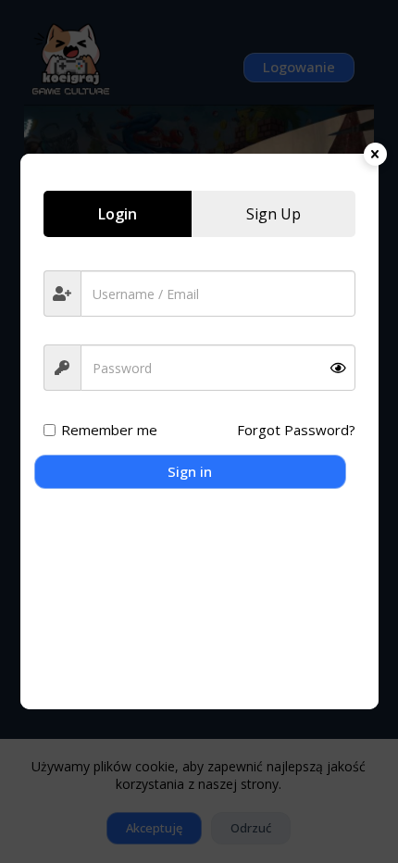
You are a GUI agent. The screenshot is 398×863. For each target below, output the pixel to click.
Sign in (190, 471)
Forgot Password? (296, 429)
